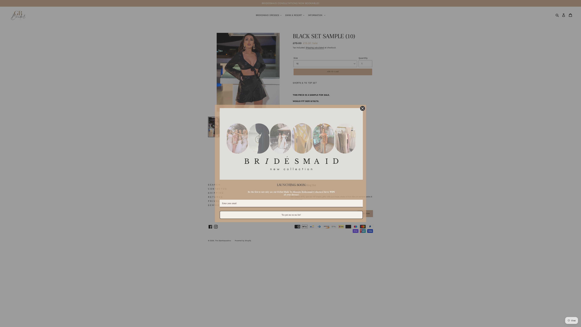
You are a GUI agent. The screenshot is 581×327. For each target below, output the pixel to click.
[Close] (362, 108)
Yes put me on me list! (291, 214)
